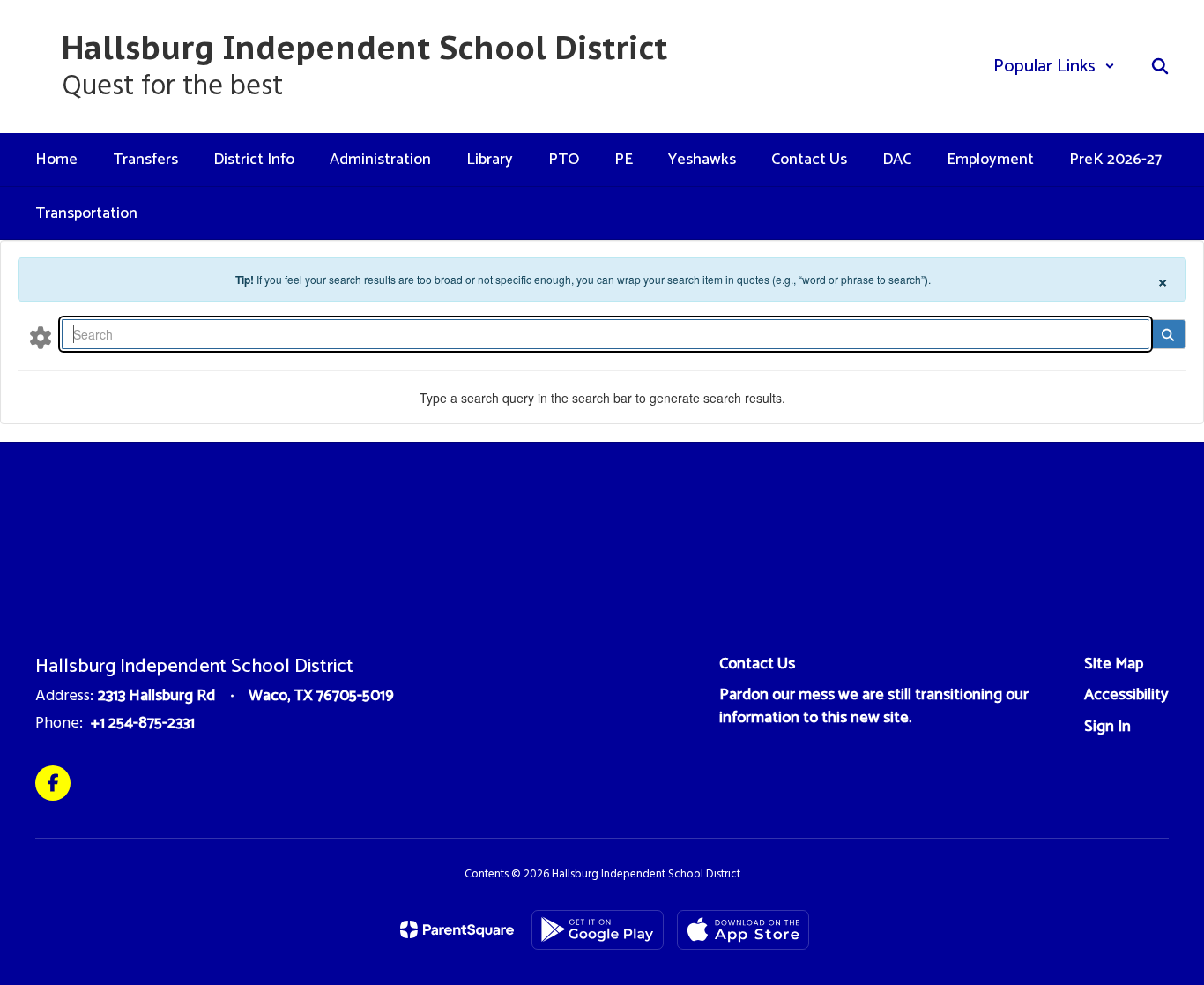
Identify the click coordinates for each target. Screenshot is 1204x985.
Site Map (1113, 664)
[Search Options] (40, 337)
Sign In (1107, 726)
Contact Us (757, 664)
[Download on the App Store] (743, 930)
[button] (1054, 66)
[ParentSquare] (457, 929)
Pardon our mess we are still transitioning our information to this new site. (874, 706)
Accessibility (1126, 695)
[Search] (1167, 334)
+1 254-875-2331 (143, 723)
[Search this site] (1160, 66)
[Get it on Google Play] (597, 930)
